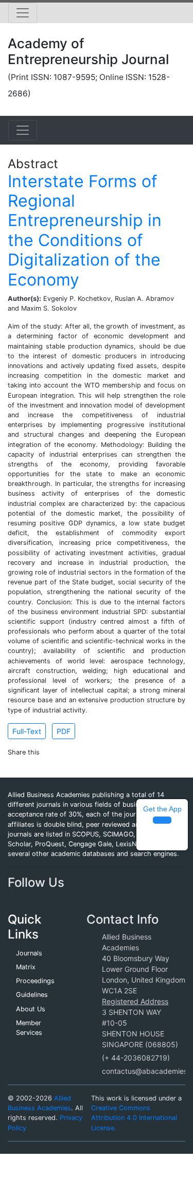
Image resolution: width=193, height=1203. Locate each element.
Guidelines (32, 994)
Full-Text (26, 731)
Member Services (29, 1027)
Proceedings (35, 981)
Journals (29, 953)
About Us (30, 1009)
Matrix (26, 967)
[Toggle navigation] (22, 13)
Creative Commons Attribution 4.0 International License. (134, 1117)
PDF (64, 731)
